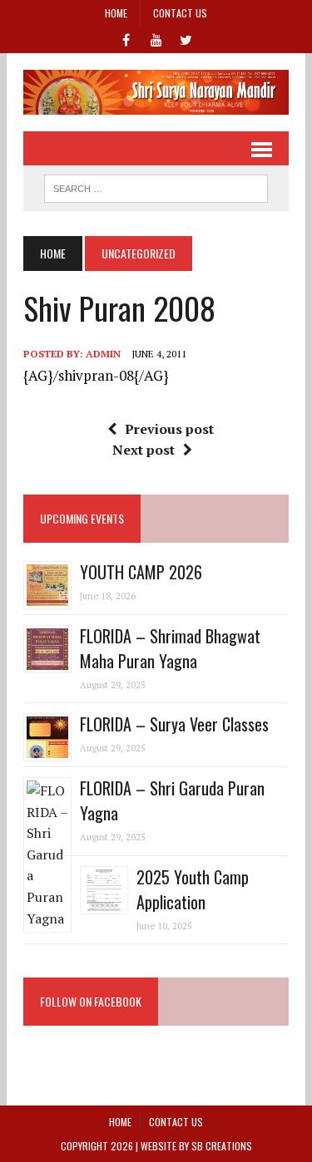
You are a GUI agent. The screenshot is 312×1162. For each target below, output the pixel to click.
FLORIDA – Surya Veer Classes (174, 723)
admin (103, 353)
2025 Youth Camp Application (192, 889)
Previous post (169, 429)
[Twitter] (186, 38)
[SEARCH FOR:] (156, 186)
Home (116, 13)
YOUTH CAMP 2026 (141, 571)
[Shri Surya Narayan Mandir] (156, 92)
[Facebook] (126, 38)
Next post (143, 450)
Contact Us (180, 13)
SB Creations (221, 1146)
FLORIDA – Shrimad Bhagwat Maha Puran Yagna (170, 648)
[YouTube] (156, 38)
